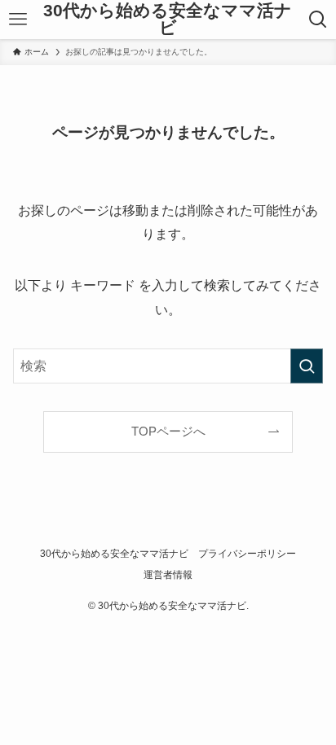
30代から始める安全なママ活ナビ (167, 19)
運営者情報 (168, 575)
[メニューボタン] (18, 19)
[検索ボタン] (317, 19)
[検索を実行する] (306, 365)
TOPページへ (168, 431)
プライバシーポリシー (247, 553)
